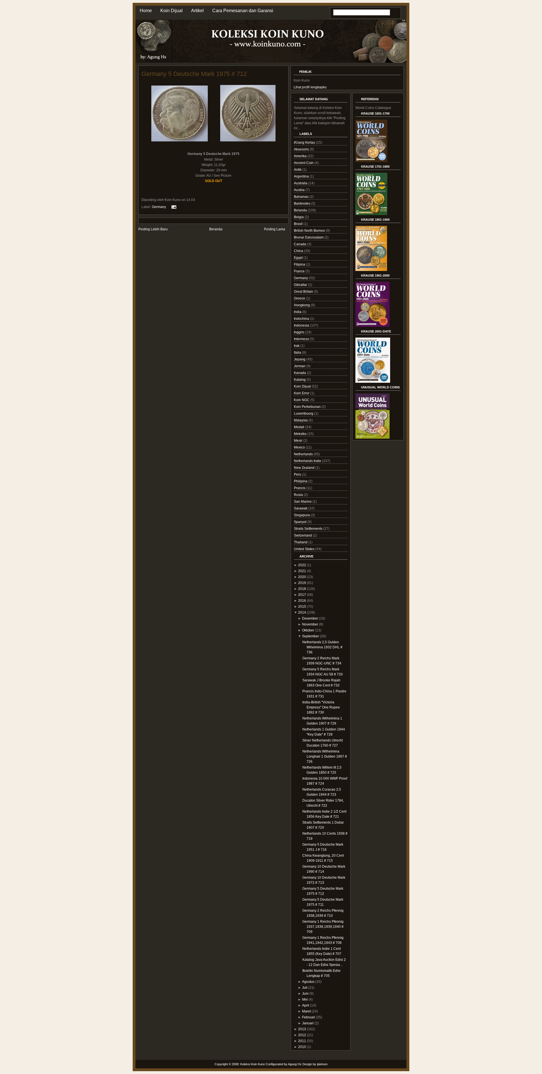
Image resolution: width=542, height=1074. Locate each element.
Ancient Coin (304, 163)
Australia (301, 183)
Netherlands (304, 454)
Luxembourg (304, 413)
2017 (302, 595)
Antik (298, 170)
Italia (298, 353)
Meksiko (300, 434)
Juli (304, 988)
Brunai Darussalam (309, 237)
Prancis (300, 488)
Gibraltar (301, 285)
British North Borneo (310, 231)
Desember (310, 618)
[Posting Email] (173, 207)
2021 (302, 571)
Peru (298, 474)
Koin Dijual (171, 10)
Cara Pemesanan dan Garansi (242, 10)
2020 (302, 577)
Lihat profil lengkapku (310, 87)
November (310, 624)
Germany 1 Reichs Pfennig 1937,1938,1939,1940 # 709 (323, 927)
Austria (299, 190)
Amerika (300, 156)
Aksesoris (302, 149)
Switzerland (303, 535)
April (305, 1005)
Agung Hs (294, 1064)
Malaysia (301, 420)
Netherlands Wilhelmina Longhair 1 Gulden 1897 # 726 (324, 756)
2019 (302, 583)
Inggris (299, 332)
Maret (306, 1011)
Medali (299, 427)
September (310, 636)
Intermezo (302, 339)
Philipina (301, 481)
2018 (302, 589)
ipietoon (322, 1064)
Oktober (308, 630)
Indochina (302, 319)
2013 (302, 1029)
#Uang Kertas (305, 143)
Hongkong (302, 305)
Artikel (197, 10)
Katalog (300, 380)
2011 (302, 1041)
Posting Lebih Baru (153, 229)
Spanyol (300, 522)
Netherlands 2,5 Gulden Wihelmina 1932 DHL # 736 (322, 647)
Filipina (300, 264)
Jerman (300, 366)
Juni (305, 994)
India (298, 312)
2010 (302, 1047)
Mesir (298, 441)
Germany (159, 207)
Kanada (300, 373)
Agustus (308, 982)
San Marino (303, 502)
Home (146, 10)
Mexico (300, 447)
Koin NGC (302, 400)
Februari (308, 1017)
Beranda (215, 229)
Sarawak (301, 508)
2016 (302, 601)
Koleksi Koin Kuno (252, 1064)
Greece (300, 298)
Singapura (302, 515)
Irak (297, 346)
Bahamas (301, 197)
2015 (302, 607)
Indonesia (302, 325)
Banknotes (302, 203)
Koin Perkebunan (308, 407)
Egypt (298, 258)
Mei (305, 999)
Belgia (299, 217)
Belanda (301, 210)
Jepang (300, 359)
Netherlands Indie (308, 461)
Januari (308, 1023)
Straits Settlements (308, 529)
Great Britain (304, 292)
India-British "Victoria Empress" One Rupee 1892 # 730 (321, 707)
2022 (302, 565)
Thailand (301, 542)
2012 (302, 1035)
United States (304, 549)
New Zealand (304, 468)
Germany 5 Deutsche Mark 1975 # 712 (194, 73)
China (299, 251)
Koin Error (302, 393)
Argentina (302, 176)
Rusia (299, 495)
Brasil (298, 224)
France (299, 271)
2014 (302, 612)
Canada (300, 244)
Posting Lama (274, 229)
